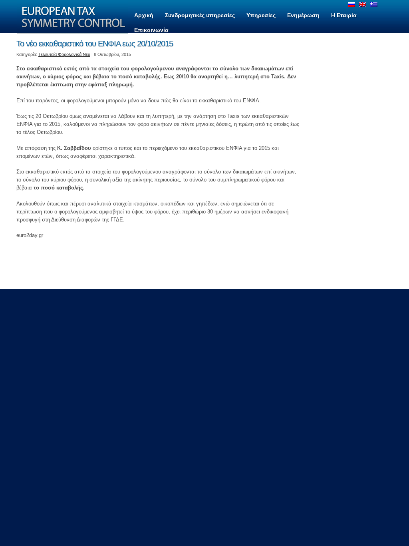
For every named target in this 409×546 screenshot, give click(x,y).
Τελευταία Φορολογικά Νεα (64, 54)
